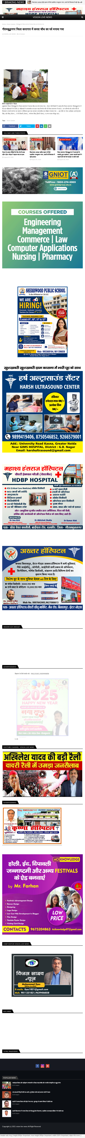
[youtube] (47, 1069)
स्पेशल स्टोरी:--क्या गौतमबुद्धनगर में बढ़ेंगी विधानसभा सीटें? (46, 2)
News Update (11, 24)
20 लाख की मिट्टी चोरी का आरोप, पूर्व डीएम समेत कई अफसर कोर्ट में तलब (31, 1095)
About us (71, 1134)
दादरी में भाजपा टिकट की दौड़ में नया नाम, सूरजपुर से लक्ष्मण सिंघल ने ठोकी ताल (32, 1105)
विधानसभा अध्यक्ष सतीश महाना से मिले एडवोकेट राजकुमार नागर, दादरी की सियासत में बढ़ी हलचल (42, 154)
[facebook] (37, 1069)
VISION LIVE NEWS (42, 17)
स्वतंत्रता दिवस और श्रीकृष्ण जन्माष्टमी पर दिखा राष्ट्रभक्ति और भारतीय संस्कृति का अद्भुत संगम (36, 1086)
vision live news (21, 1130)
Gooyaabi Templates (38, 1134)
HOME (64, 1134)
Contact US (79, 1134)
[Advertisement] (42, 54)
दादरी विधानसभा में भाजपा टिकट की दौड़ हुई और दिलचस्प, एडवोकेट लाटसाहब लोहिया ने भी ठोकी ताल (38, 1114)
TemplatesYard (18, 1134)
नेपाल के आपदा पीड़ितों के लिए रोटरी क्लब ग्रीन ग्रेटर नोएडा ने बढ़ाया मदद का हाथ (13, 153)
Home (4, 24)
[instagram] (42, 1069)
